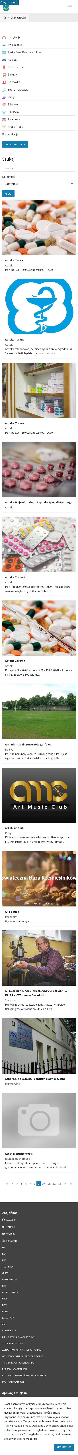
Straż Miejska (9, 1330)
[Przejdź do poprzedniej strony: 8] (13, 1183)
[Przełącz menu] (70, 6)
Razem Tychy (8, 1318)
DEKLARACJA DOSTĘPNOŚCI (14, 1369)
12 (54, 1183)
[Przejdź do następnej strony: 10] (65, 1183)
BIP (3, 1247)
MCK (4, 1254)
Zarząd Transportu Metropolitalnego (21, 1350)
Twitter (10, 1227)
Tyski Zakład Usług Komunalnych (18, 1363)
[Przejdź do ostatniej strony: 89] (70, 1183)
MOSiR (5, 1311)
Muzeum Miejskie (10, 1279)
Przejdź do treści (9, 2)
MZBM (4, 1305)
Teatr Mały (7, 1267)
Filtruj (8, 193)
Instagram (11, 1241)
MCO (4, 1286)
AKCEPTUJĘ (63, 1447)
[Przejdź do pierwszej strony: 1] (7, 1183)
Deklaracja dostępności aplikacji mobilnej (24, 1375)
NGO (4, 1324)
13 (59, 1183)
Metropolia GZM (10, 1292)
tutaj (7, 1430)
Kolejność (8, 176)
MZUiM (5, 1298)
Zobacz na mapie (15, 144)
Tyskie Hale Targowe (12, 1343)
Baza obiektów (18, 17)
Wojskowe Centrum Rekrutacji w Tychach (23, 1356)
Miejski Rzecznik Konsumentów (18, 1337)
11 (49, 1183)
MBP (4, 1260)
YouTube (10, 1234)
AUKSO (5, 1273)
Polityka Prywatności (13, 1382)
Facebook (11, 1220)
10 (43, 1183)
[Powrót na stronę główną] (4, 18)
